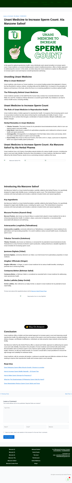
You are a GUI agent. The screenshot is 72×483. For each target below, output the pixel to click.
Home (25, 2)
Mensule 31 (12, 452)
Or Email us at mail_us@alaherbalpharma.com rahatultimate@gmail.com (61, 455)
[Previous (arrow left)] (2, 482)
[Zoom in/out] (2, 479)
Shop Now (44, 2)
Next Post (68, 393)
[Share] (11, 479)
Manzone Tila (12, 457)
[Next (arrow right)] (7, 482)
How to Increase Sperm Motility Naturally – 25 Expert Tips (21, 371)
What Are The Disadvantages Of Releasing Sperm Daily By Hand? (24, 379)
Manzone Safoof (12, 460)
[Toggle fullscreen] (7, 479)
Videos (59, 2)
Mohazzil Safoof (36, 449)
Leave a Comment (8, 16)
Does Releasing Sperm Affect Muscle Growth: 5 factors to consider (24, 367)
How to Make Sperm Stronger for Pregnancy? (18, 375)
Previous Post (4, 393)
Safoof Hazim (36, 452)
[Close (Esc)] (16, 479)
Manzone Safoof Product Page (39, 291)
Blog (52, 2)
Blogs (36, 463)
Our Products (34, 2)
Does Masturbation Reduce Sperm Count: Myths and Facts (22, 383)
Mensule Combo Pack (12, 463)
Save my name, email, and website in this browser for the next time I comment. (26, 432)
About (66, 2)
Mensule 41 (12, 455)
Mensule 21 (12, 449)
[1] (68, 480)
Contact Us (46, 4)
